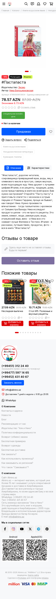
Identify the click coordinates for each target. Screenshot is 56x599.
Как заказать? (9, 454)
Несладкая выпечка (12, 311)
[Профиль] (38, 4)
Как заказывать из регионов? (17, 463)
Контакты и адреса (12, 410)
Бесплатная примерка (14, 441)
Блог (4, 419)
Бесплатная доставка (13, 450)
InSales (45, 578)
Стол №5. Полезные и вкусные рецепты (40, 312)
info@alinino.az (13, 389)
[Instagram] (13, 529)
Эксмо (21, 87)
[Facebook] (5, 529)
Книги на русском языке (34, 10)
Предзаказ (23, 131)
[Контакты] (32, 4)
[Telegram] (38, 529)
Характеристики (40, 168)
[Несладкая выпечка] (14, 291)
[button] (27, 71)
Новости (6, 415)
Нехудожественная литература (18, 152)
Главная (5, 10)
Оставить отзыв (28, 260)
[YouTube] (21, 529)
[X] (30, 529)
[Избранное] (50, 131)
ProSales (22, 578)
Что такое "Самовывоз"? (15, 467)
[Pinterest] (47, 529)
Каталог (16, 10)
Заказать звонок (13, 382)
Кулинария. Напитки (12, 157)
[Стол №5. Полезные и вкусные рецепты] (41, 291)
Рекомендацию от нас (14, 423)
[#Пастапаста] (28, 41)
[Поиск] (26, 4)
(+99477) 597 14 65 (15, 372)
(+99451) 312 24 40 (15, 366)
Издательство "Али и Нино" (17, 428)
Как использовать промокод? (18, 458)
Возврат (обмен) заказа (15, 437)
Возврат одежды (11, 445)
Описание (15, 168)
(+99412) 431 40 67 (15, 376)
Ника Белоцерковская (21, 90)
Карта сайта (33, 575)
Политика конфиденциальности (19, 432)
